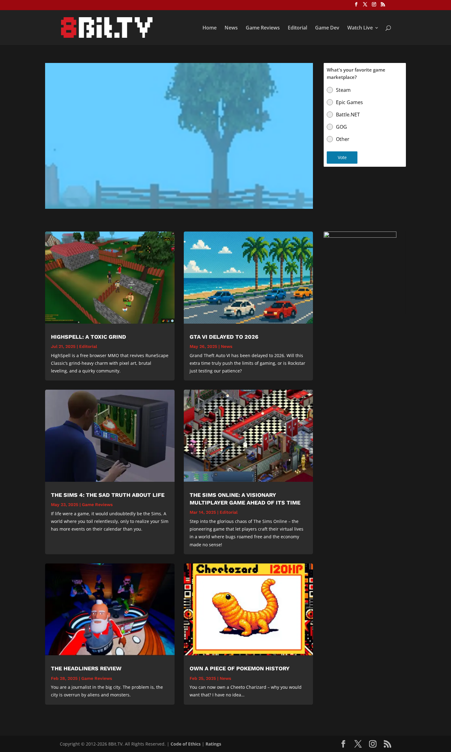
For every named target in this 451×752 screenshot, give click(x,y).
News (231, 28)
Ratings (213, 744)
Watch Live (360, 28)
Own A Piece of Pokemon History (240, 668)
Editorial (297, 28)
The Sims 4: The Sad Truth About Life (107, 495)
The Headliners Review (86, 668)
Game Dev (327, 28)
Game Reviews (263, 28)
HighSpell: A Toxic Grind (88, 336)
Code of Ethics (186, 744)
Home (209, 28)
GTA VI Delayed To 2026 (224, 336)
